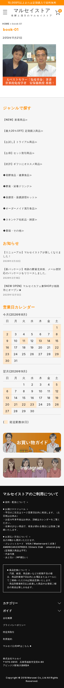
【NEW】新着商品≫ (15, 119)
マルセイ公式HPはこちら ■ (17, 646)
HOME (5, 23)
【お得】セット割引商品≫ (19, 152)
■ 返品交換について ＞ (18, 570)
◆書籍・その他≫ (13, 230)
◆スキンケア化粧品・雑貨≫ (20, 219)
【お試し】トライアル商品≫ (20, 141)
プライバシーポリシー (14, 625)
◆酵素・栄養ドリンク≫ (17, 186)
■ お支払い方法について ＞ (17, 536)
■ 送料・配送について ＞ (15, 502)
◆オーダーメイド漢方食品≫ (20, 208)
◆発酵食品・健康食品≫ (17, 175)
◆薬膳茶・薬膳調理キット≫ (20, 197)
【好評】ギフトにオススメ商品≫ (22, 163)
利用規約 (7, 639)
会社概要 (7, 618)
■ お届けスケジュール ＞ (15, 509)
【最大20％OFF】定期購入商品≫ (23, 130)
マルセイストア (32, 10)
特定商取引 (8, 632)
